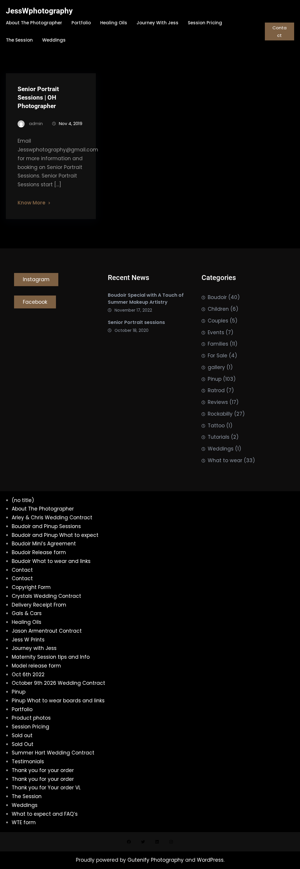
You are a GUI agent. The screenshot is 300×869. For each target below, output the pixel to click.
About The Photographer (43, 508)
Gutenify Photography (156, 859)
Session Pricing (30, 726)
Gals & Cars (27, 613)
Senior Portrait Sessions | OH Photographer (38, 98)
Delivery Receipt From (39, 604)
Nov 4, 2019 (70, 123)
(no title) (23, 500)
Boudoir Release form (39, 552)
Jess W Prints (28, 639)
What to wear (225, 460)
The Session (27, 796)
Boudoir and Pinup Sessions (46, 526)
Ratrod (216, 390)
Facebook (35, 301)
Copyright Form (31, 587)
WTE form (24, 822)
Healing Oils (26, 622)
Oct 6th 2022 (28, 674)
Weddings (220, 448)
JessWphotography (39, 10)
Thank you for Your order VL (46, 787)
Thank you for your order (43, 770)
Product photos (31, 717)
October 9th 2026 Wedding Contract (58, 683)
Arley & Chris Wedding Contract (52, 517)
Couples (218, 320)
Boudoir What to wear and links (51, 561)
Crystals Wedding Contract (46, 596)
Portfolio (22, 709)
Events (216, 332)
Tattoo (216, 425)
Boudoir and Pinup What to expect (55, 535)
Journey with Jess (34, 648)
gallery (216, 367)
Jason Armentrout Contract (47, 630)
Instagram (36, 279)
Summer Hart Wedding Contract (53, 752)
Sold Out (22, 744)
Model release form (36, 665)
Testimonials (28, 761)
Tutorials (218, 437)
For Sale (217, 355)
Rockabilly (220, 413)
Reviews (218, 402)
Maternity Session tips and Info (51, 656)
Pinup (214, 379)
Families (218, 343)
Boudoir (217, 297)
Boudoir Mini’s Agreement (44, 543)
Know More (31, 202)
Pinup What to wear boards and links (58, 700)
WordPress (210, 859)
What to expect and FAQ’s (45, 813)
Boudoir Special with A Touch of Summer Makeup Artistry (146, 298)
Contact (279, 31)
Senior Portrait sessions (136, 322)
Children (218, 309)
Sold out (22, 735)
